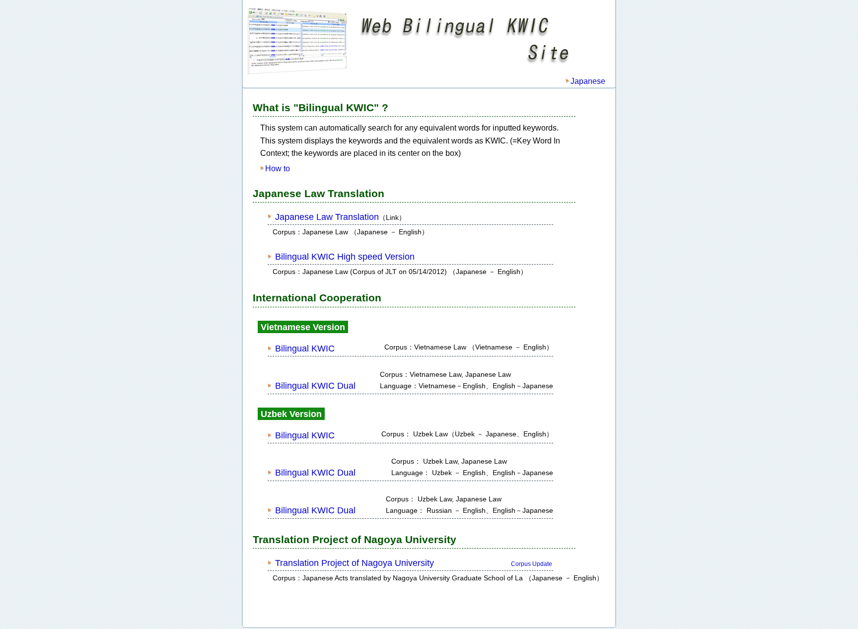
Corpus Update (531, 563)
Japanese (588, 81)
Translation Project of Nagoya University (354, 563)
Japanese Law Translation (327, 217)
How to (277, 168)
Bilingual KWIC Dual (315, 386)
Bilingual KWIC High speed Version (345, 257)
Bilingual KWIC (305, 348)
